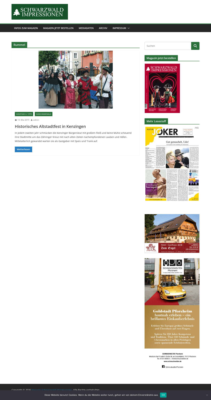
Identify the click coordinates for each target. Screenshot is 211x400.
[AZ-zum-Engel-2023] (172, 216)
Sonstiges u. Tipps (24, 114)
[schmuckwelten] (172, 260)
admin (36, 119)
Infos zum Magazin (26, 28)
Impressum (119, 28)
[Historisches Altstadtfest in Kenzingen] (76, 80)
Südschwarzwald (43, 114)
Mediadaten (86, 28)
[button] (128, 28)
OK (163, 395)
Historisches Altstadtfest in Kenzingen (50, 126)
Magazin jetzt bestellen (58, 28)
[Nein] (207, 395)
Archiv (103, 28)
